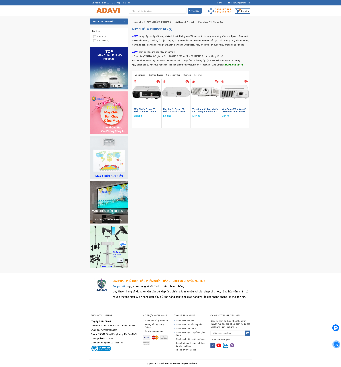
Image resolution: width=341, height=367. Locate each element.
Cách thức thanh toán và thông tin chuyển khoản (190, 344)
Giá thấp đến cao (156, 75)
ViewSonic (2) (103, 40)
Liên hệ (220, 2)
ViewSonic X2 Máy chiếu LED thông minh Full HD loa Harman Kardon (234, 111)
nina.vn (194, 363)
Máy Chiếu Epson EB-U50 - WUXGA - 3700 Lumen (174, 111)
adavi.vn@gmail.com (240, 2)
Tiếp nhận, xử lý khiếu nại (156, 320)
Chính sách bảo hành (186, 328)
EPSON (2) (101, 36)
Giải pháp (116, 2)
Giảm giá (187, 75)
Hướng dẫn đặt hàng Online (154, 326)
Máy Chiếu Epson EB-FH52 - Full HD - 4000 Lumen (145, 111)
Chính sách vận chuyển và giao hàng (190, 333)
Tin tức (126, 2)
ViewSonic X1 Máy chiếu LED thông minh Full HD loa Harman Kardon (205, 111)
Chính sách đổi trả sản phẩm (189, 324)
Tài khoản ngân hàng (154, 331)
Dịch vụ (105, 2)
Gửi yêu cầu (119, 286)
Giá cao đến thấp (173, 75)
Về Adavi (96, 2)
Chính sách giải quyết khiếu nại (190, 339)
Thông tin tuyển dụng (186, 349)
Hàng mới (198, 75)
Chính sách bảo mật (185, 320)
